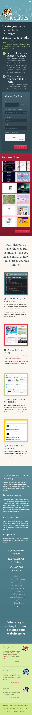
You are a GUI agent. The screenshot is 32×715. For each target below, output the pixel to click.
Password (7, 117)
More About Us (15, 682)
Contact (22, 711)
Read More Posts (14, 697)
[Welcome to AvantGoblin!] (9, 199)
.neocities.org (22, 105)
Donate (17, 661)
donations (5, 490)
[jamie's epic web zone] (9, 166)
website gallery (16, 358)
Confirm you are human (11, 133)
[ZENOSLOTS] (23, 221)
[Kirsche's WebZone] (9, 177)
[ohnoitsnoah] (9, 221)
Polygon (17, 606)
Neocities (5, 705)
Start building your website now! (17, 630)
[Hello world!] (23, 177)
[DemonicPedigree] (23, 166)
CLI (17, 709)
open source (13, 705)
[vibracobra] (9, 188)
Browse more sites (22, 232)
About (6, 709)
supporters (12, 654)
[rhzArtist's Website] (23, 210)
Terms (16, 711)
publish (7, 538)
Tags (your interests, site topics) (14, 109)
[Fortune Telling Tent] (23, 199)
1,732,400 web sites (7, 42)
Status (9, 711)
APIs (4, 527)
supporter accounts (15, 488)
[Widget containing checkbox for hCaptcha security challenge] (15, 137)
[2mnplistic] (23, 188)
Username (8, 102)
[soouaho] (9, 210)
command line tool (21, 65)
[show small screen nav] (30, 1)
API (26, 709)
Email (6, 125)
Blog (21, 709)
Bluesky (26, 705)
